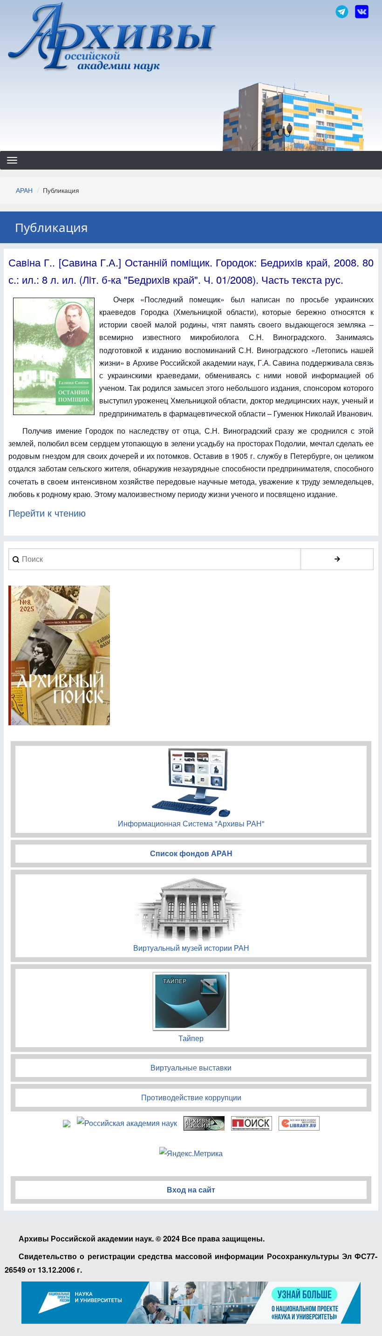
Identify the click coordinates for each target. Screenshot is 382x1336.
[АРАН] (112, 38)
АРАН (24, 190)
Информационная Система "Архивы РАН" (191, 823)
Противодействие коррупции (191, 1097)
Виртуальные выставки (191, 1067)
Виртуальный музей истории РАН (191, 947)
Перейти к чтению (47, 512)
